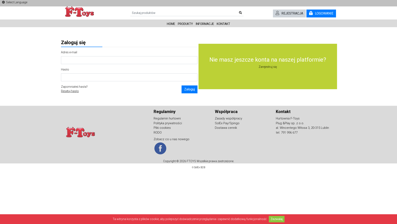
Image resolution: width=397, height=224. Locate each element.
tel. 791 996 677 (287, 132)
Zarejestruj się (268, 66)
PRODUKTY (185, 24)
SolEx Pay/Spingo (227, 123)
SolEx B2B (199, 167)
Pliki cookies (162, 128)
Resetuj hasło (70, 91)
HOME (171, 24)
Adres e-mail (69, 52)
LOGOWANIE (324, 13)
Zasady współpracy (228, 118)
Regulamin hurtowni (167, 118)
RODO (158, 132)
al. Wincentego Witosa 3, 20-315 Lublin (302, 128)
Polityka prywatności (168, 123)
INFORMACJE (205, 24)
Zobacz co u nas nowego (171, 139)
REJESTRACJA (292, 13)
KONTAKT (223, 24)
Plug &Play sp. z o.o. (290, 123)
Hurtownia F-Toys (288, 118)
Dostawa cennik (226, 128)
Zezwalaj (277, 219)
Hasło (65, 69)
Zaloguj (189, 89)
